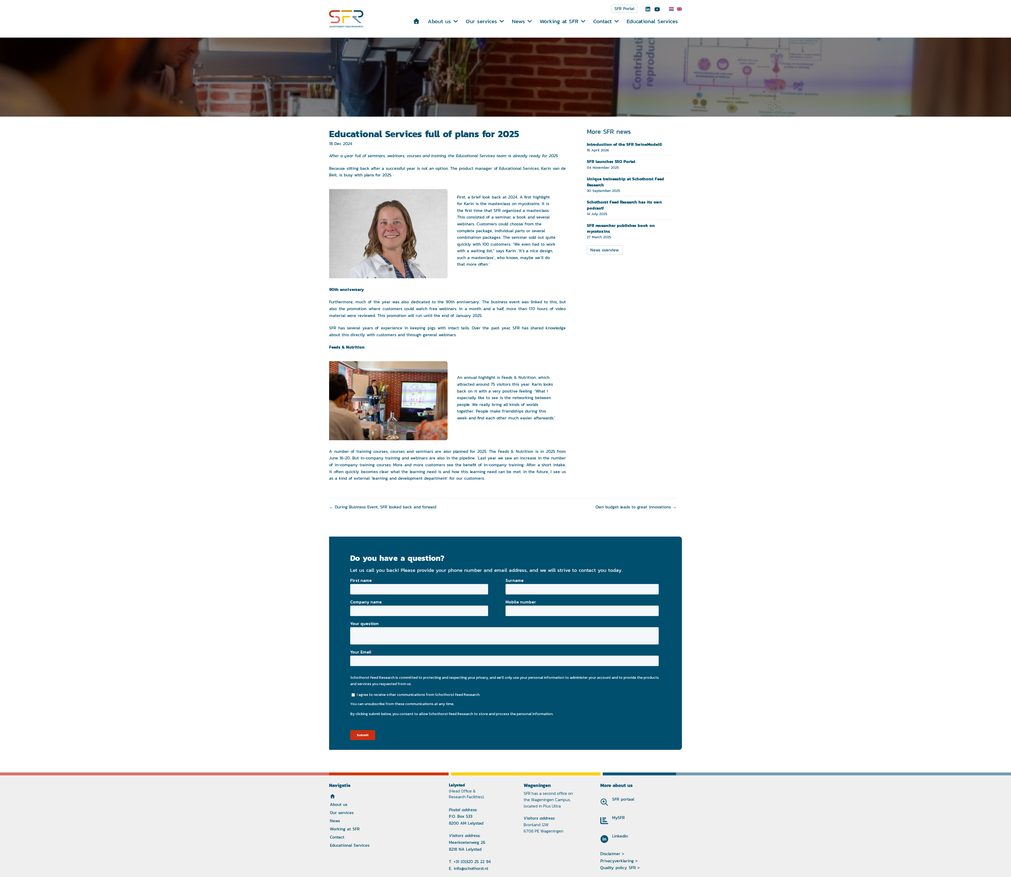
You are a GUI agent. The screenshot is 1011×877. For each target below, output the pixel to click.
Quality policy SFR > (620, 868)
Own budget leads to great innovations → (636, 507)
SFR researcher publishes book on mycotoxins (621, 228)
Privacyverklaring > (619, 861)
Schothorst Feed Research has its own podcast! (624, 205)
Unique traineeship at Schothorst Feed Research (625, 182)
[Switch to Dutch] (671, 9)
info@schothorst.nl (471, 868)
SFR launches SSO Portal (611, 161)
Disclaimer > (612, 854)
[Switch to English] (679, 9)
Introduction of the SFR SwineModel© (624, 144)
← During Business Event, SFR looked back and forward (382, 507)
